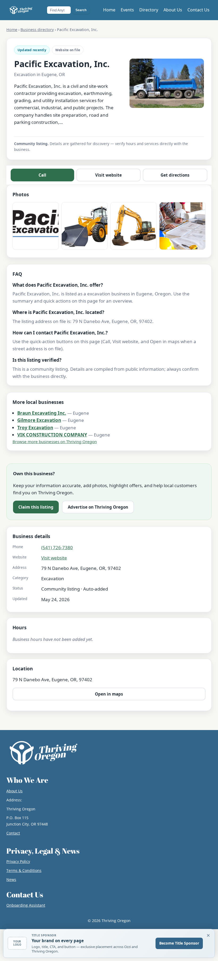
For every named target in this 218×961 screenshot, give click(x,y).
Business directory (37, 29)
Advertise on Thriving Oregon (98, 507)
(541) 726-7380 (57, 547)
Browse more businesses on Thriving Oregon (54, 441)
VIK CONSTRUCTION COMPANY (52, 435)
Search (81, 10)
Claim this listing (35, 507)
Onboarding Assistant (25, 905)
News (11, 879)
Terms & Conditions (23, 870)
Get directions (175, 175)
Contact (13, 833)
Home (109, 10)
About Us (173, 10)
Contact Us (198, 10)
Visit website (108, 175)
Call (42, 175)
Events (127, 10)
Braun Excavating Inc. (41, 413)
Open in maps (109, 694)
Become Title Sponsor (179, 943)
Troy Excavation (35, 428)
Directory (148, 10)
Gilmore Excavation (39, 420)
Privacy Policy (18, 861)
